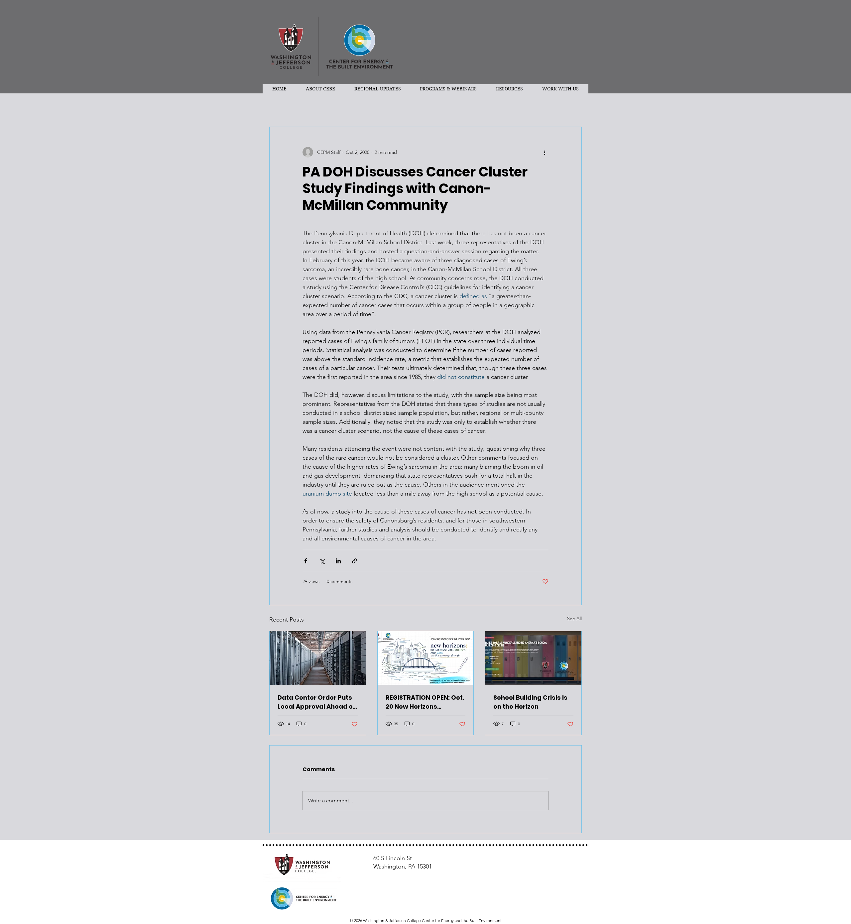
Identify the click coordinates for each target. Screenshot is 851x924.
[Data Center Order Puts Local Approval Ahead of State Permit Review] (318, 658)
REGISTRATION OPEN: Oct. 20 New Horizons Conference (425, 702)
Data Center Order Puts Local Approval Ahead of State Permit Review (316, 702)
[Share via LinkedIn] (338, 561)
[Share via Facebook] (306, 561)
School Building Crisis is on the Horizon (530, 702)
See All (574, 619)
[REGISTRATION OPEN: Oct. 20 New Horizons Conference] (426, 658)
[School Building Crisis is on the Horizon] (533, 658)
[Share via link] (354, 561)
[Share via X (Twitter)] (322, 561)
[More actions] (544, 152)
